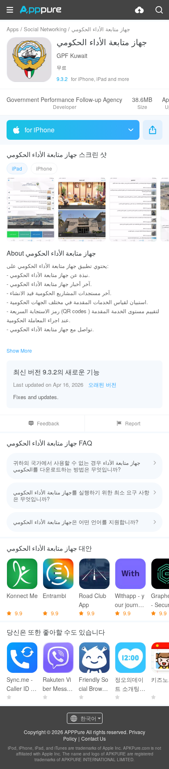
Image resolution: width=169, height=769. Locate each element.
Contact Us (93, 738)
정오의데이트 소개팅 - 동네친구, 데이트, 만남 (129, 684)
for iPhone (40, 129)
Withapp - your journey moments (129, 600)
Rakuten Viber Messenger (58, 684)
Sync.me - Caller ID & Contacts (20, 684)
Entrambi (54, 595)
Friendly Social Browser (93, 684)
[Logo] (40, 10)
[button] (10, 10)
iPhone (44, 168)
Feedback (48, 423)
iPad (17, 168)
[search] (159, 10)
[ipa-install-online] (139, 10)
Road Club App (92, 600)
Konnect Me (22, 595)
